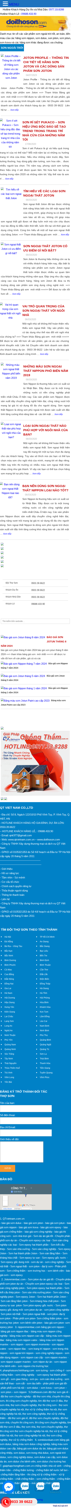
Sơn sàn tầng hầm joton (14, 1301)
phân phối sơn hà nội (12, 1387)
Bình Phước (10, 965)
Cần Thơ (44, 969)
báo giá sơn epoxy (50, 1227)
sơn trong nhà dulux (37, 1452)
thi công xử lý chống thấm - (42, 1474)
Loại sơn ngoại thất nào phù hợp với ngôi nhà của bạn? (45, 430)
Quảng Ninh (10, 1049)
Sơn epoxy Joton (25, 1296)
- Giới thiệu (6, 868)
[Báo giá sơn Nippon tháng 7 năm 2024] (24, 663)
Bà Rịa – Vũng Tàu (13, 946)
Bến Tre (43, 955)
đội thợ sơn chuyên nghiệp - (16, 1396)
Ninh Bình (44, 1030)
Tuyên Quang (46, 1072)
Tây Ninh (8, 1058)
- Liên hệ (5, 899)
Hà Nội (7, 937)
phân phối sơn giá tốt (55, 1383)
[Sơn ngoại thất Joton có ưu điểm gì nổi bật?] (11, 258)
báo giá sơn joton (33, 1222)
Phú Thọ (44, 1035)
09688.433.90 (28, 13)
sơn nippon (20, 1392)
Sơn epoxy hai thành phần (33, 1244)
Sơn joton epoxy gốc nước (38, 1305)
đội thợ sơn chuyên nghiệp (44, 1418)
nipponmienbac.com (29, 1327)
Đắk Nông (9, 979)
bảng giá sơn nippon (52, 1327)
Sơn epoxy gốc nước (54, 1257)
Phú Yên (8, 1040)
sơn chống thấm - (47, 1478)
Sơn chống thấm (16, 1270)
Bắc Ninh (8, 955)
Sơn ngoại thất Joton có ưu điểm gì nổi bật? (45, 248)
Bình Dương (10, 960)
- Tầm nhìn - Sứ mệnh (12, 877)
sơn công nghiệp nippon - (50, 1353)
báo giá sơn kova (28, 1227)
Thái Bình (44, 1058)
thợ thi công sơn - (48, 1405)
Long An (8, 1026)
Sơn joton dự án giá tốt (40, 1279)
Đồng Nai (8, 983)
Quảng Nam (10, 1044)
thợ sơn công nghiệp (34, 1413)
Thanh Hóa (45, 1063)
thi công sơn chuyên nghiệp (21, 1400)
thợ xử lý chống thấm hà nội (41, 1409)
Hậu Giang (9, 1002)
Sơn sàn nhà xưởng (18, 1249)
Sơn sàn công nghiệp (44, 1249)
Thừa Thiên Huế (12, 1068)
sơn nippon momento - (38, 1344)
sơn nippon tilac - (18, 1348)
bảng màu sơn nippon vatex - (22, 1340)
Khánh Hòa (45, 1007)
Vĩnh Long (9, 1077)
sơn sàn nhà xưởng (51, 1379)
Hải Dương (9, 998)
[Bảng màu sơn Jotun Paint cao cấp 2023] (25, 700)
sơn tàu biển (34, 1383)
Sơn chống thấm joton (49, 1318)
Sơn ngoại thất (18, 1266)
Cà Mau (8, 969)
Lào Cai (43, 1021)
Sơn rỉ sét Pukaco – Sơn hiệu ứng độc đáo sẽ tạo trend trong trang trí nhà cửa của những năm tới (44, 131)
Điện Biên (44, 979)
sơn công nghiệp (54, 1262)
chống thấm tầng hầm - (14, 1474)
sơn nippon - (18, 1344)
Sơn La (43, 1054)
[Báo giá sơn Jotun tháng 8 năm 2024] (23, 637)
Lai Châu (8, 1016)
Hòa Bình (44, 1002)
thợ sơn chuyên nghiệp (24, 1405)
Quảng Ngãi (45, 1044)
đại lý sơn (47, 1266)
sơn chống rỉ (57, 1370)
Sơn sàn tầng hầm (49, 1253)
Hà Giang (44, 988)
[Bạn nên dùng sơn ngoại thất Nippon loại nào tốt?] (10, 498)
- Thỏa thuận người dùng (14, 890)
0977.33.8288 (56, 9)
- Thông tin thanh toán (12, 894)
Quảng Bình (45, 1040)
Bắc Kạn (8, 951)
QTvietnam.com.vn (13, 1218)
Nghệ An (8, 1030)
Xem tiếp (14, 110)
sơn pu (34, 1379)
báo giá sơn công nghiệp (38, 1231)
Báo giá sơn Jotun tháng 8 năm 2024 (33, 641)
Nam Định (44, 1026)
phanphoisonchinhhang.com (18, 1370)
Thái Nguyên (10, 1063)
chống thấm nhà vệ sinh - (48, 1465)
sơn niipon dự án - (43, 1361)
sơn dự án (37, 1262)
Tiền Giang (45, 1068)
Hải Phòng (45, 998)
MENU (14, 4)
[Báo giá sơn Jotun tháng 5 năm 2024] (23, 676)
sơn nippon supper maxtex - (16, 1361)
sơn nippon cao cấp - (32, 1357)
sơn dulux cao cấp (44, 1457)
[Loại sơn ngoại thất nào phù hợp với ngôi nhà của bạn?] (11, 438)
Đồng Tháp (45, 983)
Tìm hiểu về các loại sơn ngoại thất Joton (44, 193)
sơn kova (46, 1387)
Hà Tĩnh (43, 993)
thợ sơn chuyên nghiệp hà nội (31, 1431)
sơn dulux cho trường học (51, 1461)
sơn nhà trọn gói (22, 1235)
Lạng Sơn (9, 1021)
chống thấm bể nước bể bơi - (52, 1470)
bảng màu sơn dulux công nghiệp (31, 1444)
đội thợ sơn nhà (42, 1396)
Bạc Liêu (44, 951)
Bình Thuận (45, 965)
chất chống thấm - (26, 1478)
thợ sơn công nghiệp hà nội (29, 1435)
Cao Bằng (9, 974)
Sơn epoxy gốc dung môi (15, 1262)
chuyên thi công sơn (22, 1422)
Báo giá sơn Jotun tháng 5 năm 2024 (33, 678)
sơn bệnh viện (56, 1270)
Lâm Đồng (45, 1016)
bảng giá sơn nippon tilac (15, 1331)
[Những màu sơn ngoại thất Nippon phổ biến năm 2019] (11, 378)
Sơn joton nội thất (10, 1314)
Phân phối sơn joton (24, 1318)
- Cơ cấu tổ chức (9, 881)
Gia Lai (7, 988)
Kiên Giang (9, 1012)
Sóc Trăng (9, 1054)
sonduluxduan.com (48, 1439)
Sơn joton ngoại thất (34, 1314)
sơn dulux (32, 1387)
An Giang (44, 941)
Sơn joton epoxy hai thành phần (44, 1288)
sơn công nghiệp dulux (20, 1457)
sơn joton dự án (33, 1309)
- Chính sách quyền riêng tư (15, 886)
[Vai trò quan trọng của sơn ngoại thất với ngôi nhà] (10, 318)
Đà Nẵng (8, 941)
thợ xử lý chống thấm (21, 1439)
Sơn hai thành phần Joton (22, 1253)
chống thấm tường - (24, 1470)
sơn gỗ (5, 1379)
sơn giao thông (19, 1379)
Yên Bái (8, 1082)
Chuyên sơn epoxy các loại (34, 1240)
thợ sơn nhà (28, 1426)
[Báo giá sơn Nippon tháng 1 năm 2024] (24, 688)
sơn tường (42, 1370)
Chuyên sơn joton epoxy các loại (43, 1283)
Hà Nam (8, 993)
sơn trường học (36, 1270)
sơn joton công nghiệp (56, 1309)
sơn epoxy (17, 1275)
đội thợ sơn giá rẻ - (59, 1392)
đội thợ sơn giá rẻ (18, 1418)
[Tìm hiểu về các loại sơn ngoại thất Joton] (11, 203)
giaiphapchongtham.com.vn (18, 1465)
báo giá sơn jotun (55, 1222)
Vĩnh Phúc (44, 1077)
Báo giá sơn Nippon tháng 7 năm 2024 (34, 665)
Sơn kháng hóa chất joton (44, 1301)
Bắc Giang (45, 946)
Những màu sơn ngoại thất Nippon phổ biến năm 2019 (45, 371)
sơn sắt (20, 1383)
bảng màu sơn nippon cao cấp (27, 1335)
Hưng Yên (9, 1007)
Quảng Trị (44, 1049)
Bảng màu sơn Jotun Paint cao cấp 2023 (33, 702)
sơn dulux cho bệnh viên (22, 1461)
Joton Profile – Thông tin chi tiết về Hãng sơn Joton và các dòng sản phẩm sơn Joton (46, 64)
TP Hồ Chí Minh (47, 937)
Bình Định (44, 960)
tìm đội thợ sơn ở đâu (50, 1400)
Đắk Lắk (44, 974)
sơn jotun (59, 1387)
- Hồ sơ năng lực (9, 873)
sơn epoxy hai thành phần (51, 1374)
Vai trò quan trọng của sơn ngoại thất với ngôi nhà (43, 311)
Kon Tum (44, 1012)
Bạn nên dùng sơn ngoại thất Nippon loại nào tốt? (45, 488)
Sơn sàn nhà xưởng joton (36, 1292)
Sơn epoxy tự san (29, 1257)
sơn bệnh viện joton (31, 1322)
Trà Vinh (8, 1072)
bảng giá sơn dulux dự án (31, 1448)
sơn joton (34, 1266)
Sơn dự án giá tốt (43, 1235)
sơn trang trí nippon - (40, 1348)
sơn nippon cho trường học (33, 1366)
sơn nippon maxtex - (56, 1357)
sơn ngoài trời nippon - (22, 1353)
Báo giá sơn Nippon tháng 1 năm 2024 (34, 690)
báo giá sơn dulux (12, 1222)
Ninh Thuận (10, 1035)
